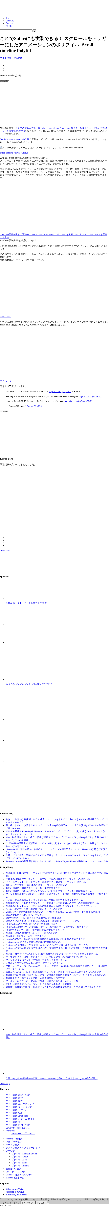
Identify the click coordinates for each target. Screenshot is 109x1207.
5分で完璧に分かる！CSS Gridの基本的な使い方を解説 (33, 918)
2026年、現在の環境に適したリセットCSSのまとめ (31, 933)
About (8, 26)
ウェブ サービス (14, 1141)
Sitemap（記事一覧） (16, 1177)
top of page (5, 550)
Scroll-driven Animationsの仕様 (14, 139)
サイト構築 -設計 (14, 1098)
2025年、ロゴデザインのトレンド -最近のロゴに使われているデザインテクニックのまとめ (52, 954)
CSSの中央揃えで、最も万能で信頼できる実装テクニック (35, 930)
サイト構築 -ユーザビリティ (20, 1104)
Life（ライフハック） (17, 1171)
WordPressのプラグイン (23, 1133)
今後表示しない (28, 1203)
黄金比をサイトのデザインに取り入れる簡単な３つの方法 (35, 978)
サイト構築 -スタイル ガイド (20, 1119)
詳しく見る (41, 1203)
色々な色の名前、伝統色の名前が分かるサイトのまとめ (34, 909)
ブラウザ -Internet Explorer (24, 1153)
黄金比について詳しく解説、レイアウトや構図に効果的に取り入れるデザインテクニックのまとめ (56, 975)
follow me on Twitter (15, 1189)
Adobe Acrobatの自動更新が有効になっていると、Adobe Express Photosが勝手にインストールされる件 (57, 861)
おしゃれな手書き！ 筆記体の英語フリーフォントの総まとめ (37, 885)
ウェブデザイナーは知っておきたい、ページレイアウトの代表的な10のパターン (46, 957)
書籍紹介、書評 (14, 1168)
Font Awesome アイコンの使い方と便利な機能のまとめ (33, 942)
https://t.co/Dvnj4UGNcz (90, 396)
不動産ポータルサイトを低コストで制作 (26, 603)
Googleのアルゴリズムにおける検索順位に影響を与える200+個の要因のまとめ (45, 939)
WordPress (10, 1130)
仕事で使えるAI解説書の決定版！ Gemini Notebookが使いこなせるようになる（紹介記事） (52, 1078)
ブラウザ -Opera (19, 1159)
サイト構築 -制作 (14, 1101)
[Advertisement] (54, 104)
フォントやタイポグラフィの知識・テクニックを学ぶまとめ (36, 960)
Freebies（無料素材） (16, 1138)
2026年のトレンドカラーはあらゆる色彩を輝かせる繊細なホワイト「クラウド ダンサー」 (51, 906)
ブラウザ (10, 1150)
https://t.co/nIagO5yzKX (60, 391)
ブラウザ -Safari (19, 1162)
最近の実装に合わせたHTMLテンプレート (27, 915)
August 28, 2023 (34, 406)
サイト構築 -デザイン (16, 1110)
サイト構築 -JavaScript (11, 58)
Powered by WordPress (16, 1194)
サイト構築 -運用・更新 (18, 1125)
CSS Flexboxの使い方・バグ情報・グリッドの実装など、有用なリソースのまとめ (47, 927)
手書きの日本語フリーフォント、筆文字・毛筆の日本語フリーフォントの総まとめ (48, 879)
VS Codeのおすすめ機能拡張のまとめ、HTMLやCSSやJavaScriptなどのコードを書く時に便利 (53, 912)
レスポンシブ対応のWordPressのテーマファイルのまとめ (34, 963)
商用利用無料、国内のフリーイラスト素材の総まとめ (33, 888)
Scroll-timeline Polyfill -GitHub (14, 153)
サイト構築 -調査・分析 (18, 1095)
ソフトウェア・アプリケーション (23, 1147)
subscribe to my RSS (15, 1192)
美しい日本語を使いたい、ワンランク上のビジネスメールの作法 (39, 984)
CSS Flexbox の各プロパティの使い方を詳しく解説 (31, 924)
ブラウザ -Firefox (19, 1156)
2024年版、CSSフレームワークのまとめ (26, 936)
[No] (48, 1203)
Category (10, 20)
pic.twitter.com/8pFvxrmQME (78, 401)
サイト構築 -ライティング (19, 1107)
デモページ (5, 316)
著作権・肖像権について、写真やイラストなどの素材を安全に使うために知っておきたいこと (53, 987)
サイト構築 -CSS (14, 1113)
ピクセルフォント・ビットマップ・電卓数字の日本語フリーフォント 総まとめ (46, 882)
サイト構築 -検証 (14, 1122)
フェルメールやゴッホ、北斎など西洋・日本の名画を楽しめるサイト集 (42, 981)
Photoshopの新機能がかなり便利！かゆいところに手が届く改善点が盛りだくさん (47, 945)
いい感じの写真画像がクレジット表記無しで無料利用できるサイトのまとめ (44, 900)
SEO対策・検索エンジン (18, 1128)
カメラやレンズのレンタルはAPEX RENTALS (29, 684)
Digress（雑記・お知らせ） (19, 1174)
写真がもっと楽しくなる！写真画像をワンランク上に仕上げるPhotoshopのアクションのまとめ (53, 972)
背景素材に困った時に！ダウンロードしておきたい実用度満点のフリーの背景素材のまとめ (52, 903)
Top (7, 18)
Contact (9, 23)
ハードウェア (12, 1144)
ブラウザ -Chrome (20, 1165)
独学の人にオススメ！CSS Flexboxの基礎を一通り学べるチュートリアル (42, 921)
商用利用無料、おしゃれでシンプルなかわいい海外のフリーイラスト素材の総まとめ (49, 891)
